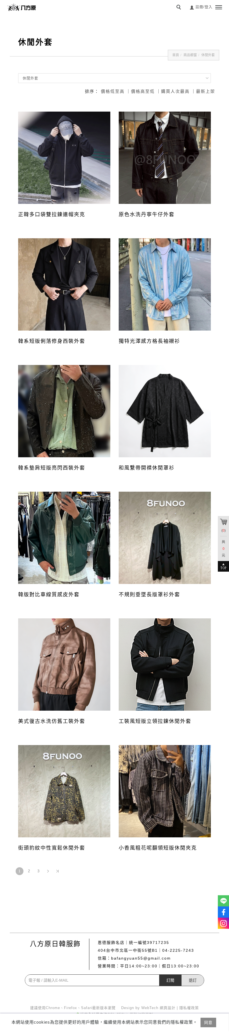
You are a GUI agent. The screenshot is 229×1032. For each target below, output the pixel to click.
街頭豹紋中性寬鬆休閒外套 (51, 848)
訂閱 (170, 980)
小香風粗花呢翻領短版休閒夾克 (158, 848)
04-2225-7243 (178, 950)
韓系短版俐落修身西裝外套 (51, 341)
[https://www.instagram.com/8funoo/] (223, 923)
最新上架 (205, 91)
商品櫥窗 (190, 55)
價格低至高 (113, 91)
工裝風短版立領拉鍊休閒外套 (155, 721)
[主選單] (219, 7)
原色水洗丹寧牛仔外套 (147, 214)
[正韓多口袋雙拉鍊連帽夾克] (64, 158)
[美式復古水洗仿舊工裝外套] (64, 664)
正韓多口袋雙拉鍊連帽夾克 (51, 214)
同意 (208, 1022)
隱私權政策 (189, 1008)
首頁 (175, 55)
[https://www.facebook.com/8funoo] (223, 912)
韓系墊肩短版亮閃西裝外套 (51, 468)
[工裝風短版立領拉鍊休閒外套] (165, 664)
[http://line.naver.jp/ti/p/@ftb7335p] (223, 900)
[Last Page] (57, 871)
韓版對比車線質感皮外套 (49, 594)
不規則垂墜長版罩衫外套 (149, 594)
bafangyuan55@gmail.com (141, 958)
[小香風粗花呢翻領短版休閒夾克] (165, 790)
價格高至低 (143, 91)
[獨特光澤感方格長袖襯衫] (165, 284)
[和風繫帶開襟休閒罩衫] (165, 411)
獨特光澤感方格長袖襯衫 (149, 341)
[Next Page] (48, 871)
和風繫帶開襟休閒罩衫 (147, 468)
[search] (179, 8)
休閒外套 (208, 55)
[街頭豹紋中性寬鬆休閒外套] (64, 791)
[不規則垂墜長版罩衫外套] (165, 538)
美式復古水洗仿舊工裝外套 (51, 721)
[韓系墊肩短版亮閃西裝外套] (64, 411)
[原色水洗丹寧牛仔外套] (165, 158)
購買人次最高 (175, 91)
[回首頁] (22, 7)
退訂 (193, 980)
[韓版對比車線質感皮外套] (64, 538)
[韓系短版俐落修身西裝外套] (64, 284)
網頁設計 (167, 1008)
